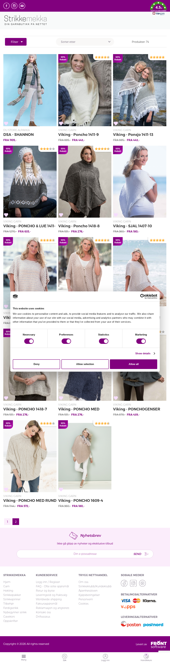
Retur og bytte (45, 590)
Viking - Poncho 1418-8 (79, 226)
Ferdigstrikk (10, 608)
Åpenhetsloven (88, 590)
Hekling (8, 590)
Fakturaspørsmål (46, 603)
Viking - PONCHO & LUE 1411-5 (29, 226)
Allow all (134, 364)
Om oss (83, 582)
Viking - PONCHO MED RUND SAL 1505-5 (29, 501)
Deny (37, 364)
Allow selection (85, 364)
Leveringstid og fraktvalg (51, 595)
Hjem (6, 582)
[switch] (66, 341)
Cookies (83, 603)
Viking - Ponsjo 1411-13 (133, 134)
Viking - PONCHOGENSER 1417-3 (136, 409)
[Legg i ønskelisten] (6, 123)
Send (137, 553)
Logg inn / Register (48, 582)
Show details (142, 353)
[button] (158, 9)
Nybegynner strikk (15, 612)
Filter (14, 41)
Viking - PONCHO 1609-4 (80, 500)
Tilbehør (8, 603)
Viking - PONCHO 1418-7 (25, 409)
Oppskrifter (10, 621)
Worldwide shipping (49, 599)
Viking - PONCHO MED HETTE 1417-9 (78, 409)
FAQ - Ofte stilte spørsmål (52, 586)
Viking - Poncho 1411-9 (78, 134)
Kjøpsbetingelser (89, 595)
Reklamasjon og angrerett (52, 608)
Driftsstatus (43, 616)
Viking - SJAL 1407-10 (132, 226)
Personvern (86, 599)
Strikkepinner (11, 599)
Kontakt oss (43, 612)
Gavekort (9, 616)
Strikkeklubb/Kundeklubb (95, 586)
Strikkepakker (12, 595)
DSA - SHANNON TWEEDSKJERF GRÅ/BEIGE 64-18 (28, 135)
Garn (6, 586)
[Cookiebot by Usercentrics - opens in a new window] (142, 296)
